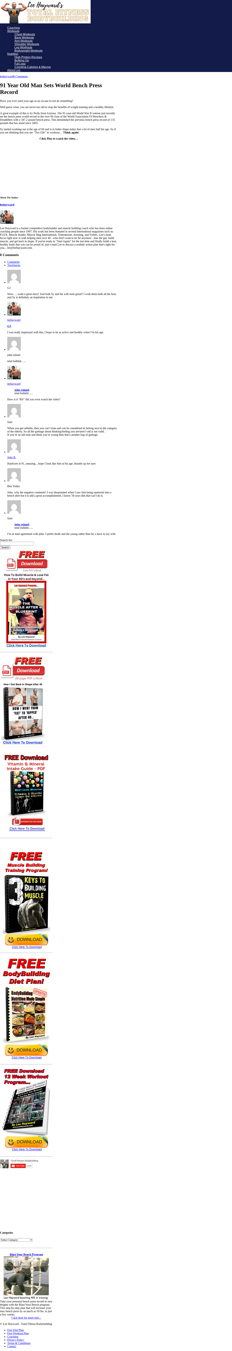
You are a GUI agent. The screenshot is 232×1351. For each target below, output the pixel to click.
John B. (11, 457)
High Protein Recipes (28, 57)
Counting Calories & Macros (32, 67)
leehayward (6, 76)
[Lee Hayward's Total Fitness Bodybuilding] (45, 22)
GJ (9, 326)
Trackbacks (13, 265)
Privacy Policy (15, 1339)
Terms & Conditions (18, 1343)
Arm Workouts (23, 40)
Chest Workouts (24, 34)
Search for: (6, 540)
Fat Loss (20, 63)
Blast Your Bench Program (26, 1254)
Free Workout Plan (18, 1333)
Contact (11, 1346)
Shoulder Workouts (26, 44)
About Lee (13, 70)
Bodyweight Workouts (28, 50)
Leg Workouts (23, 47)
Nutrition (12, 53)
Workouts (13, 31)
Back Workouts (24, 37)
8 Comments (20, 76)
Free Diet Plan (15, 1330)
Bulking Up (21, 60)
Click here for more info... (26, 1317)
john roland (21, 389)
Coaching (13, 27)
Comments (13, 261)
